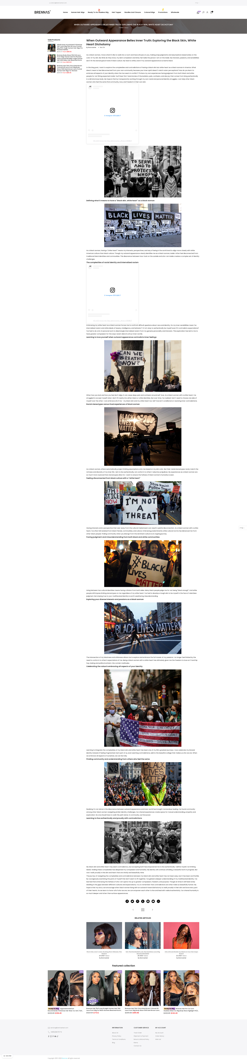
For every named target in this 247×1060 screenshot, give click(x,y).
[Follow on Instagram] (51, 1036)
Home (65, 12)
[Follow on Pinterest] (53, 1036)
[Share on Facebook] (127, 901)
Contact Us (137, 1046)
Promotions (162, 12)
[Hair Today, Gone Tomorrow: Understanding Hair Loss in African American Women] (133, 910)
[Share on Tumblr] (142, 901)
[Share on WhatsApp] (158, 901)
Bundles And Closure (133, 12)
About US (115, 1033)
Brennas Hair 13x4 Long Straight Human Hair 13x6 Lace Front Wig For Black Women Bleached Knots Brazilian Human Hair (103, 1010)
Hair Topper (116, 12)
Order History (159, 1036)
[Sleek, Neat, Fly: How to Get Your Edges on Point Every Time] (152, 910)
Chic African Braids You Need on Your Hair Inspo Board (181, 953)
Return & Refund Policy (141, 1039)
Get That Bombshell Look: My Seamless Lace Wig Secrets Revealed (143, 953)
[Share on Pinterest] (137, 901)
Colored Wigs (149, 12)
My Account (159, 1033)
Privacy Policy (116, 1036)
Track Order (138, 1033)
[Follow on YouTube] (55, 1036)
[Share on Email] (153, 901)
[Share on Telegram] (148, 901)
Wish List (158, 1039)
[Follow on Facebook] (48, 1036)
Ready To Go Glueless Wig (98, 12)
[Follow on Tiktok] (57, 1036)
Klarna (136, 1043)
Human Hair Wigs (78, 12)
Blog (113, 1043)
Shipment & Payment (141, 1036)
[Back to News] (143, 910)
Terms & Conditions (119, 1039)
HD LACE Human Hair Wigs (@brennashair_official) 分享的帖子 (112, 141)
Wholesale (175, 12)
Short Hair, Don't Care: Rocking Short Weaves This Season (104, 953)
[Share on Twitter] (132, 901)
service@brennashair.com (59, 3)
